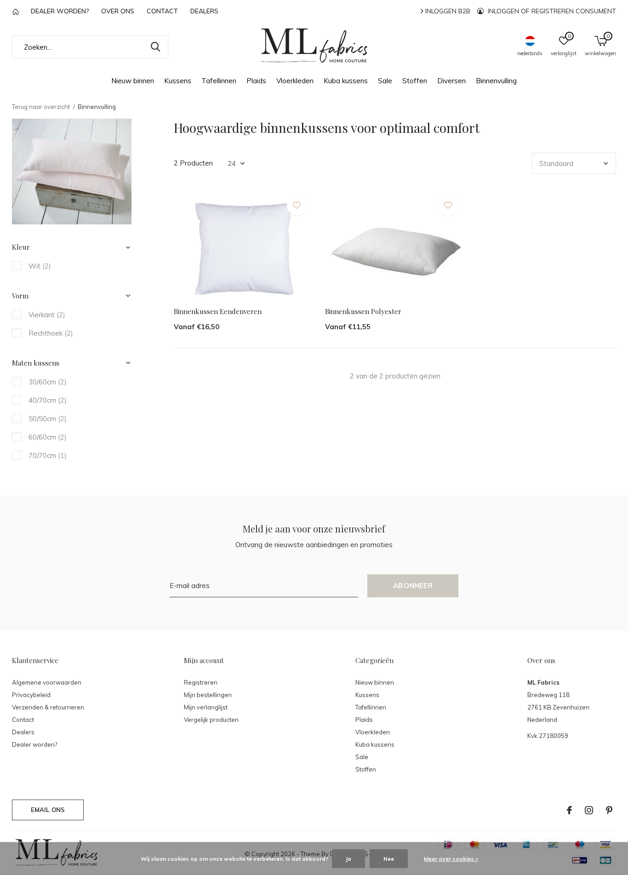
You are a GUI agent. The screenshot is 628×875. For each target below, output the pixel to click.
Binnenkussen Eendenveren (218, 311)
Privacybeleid (31, 694)
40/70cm (48, 400)
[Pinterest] (609, 810)
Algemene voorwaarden (46, 682)
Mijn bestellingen (208, 694)
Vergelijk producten (211, 719)
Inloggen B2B (446, 11)
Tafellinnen (218, 80)
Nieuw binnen (132, 80)
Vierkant (47, 314)
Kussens (177, 80)
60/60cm (48, 437)
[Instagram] (589, 810)
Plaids (256, 80)
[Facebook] (569, 810)
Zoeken (155, 46)
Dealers (204, 11)
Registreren (200, 682)
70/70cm (48, 455)
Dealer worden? (60, 11)
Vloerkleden (295, 80)
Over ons (117, 11)
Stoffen (414, 80)
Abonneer (413, 585)
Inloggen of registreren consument (551, 11)
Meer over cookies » (451, 858)
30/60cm (48, 381)
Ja (348, 858)
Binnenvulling (496, 80)
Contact (162, 11)
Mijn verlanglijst (206, 707)
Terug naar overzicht (41, 106)
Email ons (48, 809)
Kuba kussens (346, 80)
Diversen (451, 80)
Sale (385, 80)
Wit (40, 266)
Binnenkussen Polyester (363, 311)
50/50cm (48, 418)
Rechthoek (51, 333)
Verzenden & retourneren (48, 707)
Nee (388, 858)
